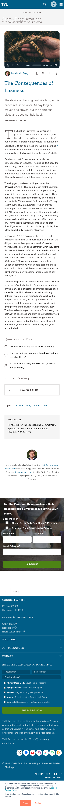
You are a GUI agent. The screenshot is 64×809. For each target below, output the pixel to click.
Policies (56, 763)
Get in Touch (8, 623)
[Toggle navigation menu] (61, 4)
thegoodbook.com (23, 472)
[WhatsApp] (52, 753)
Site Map (9, 767)
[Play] (17, 65)
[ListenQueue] (8, 65)
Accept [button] (25, 803)
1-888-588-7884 (24, 617)
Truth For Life (4, 3)
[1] (58, 145)
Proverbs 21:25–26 (15, 120)
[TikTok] (46, 753)
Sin (45, 405)
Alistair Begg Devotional (22, 19)
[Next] (22, 65)
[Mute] (50, 65)
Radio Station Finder (12, 631)
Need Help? (8, 627)
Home (16, 591)
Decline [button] (38, 803)
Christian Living (23, 405)
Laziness (37, 405)
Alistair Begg (19, 73)
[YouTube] (33, 753)
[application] (32, 65)
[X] (19, 753)
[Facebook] (26, 753)
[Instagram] (39, 753)
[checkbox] (32, 525)
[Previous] (13, 65)
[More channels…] (59, 753)
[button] (32, 50)
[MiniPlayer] (55, 65)
